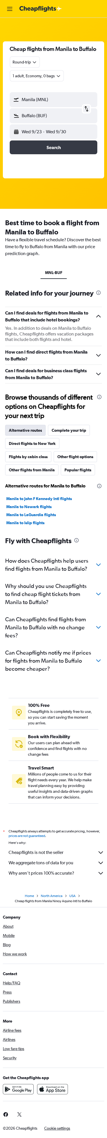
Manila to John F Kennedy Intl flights (39, 498)
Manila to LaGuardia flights (31, 514)
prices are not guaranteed (27, 836)
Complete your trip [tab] (69, 430)
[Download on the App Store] (52, 1089)
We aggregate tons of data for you (41, 862)
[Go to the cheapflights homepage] (40, 9)
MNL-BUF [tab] (53, 272)
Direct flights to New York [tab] (32, 443)
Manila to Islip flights (25, 522)
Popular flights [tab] (77, 470)
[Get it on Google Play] (18, 1089)
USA (72, 896)
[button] (9, 9)
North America (51, 896)
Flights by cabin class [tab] (28, 456)
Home (29, 896)
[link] (19, 1114)
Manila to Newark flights (29, 506)
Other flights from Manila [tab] (32, 470)
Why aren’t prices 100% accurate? (41, 873)
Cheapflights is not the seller (36, 852)
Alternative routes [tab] (25, 430)
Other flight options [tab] (75, 456)
